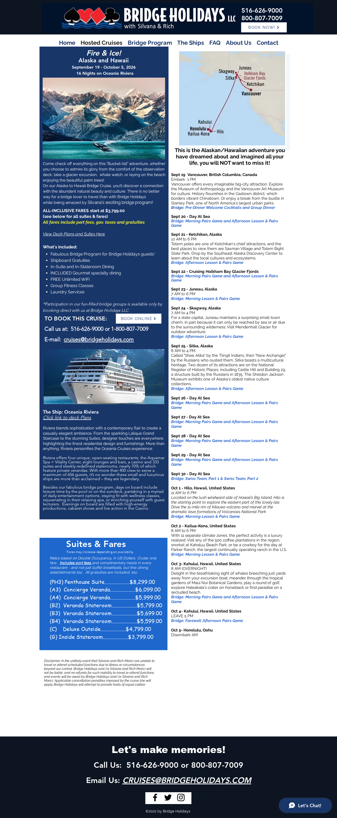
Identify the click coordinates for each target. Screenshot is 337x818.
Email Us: (104, 780)
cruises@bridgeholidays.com (99, 339)
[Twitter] (168, 797)
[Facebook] (155, 797)
